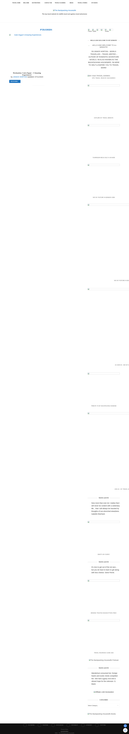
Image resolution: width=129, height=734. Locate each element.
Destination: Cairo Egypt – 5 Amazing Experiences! (27, 74)
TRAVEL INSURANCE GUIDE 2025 (104, 653)
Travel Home (16, 2)
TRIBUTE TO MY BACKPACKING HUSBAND (103, 406)
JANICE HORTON (20, 77)
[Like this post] (22, 85)
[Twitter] (104, 3)
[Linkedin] (110, 3)
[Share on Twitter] (27, 85)
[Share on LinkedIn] (31, 85)
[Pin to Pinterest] (29, 85)
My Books (95, 2)
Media (71, 2)
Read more (14, 81)
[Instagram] (106, 3)
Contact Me (48, 2)
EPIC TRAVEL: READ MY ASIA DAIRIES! (103, 78)
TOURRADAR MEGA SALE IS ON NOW (104, 157)
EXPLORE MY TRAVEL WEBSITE (103, 118)
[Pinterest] (108, 3)
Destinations (36, 2)
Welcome (26, 2)
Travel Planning (60, 2)
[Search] (116, 3)
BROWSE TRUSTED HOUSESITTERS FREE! (104, 613)
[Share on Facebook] (25, 85)
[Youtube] (112, 3)
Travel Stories (82, 2)
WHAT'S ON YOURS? (104, 554)
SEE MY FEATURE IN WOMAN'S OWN (104, 197)
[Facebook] (102, 3)
